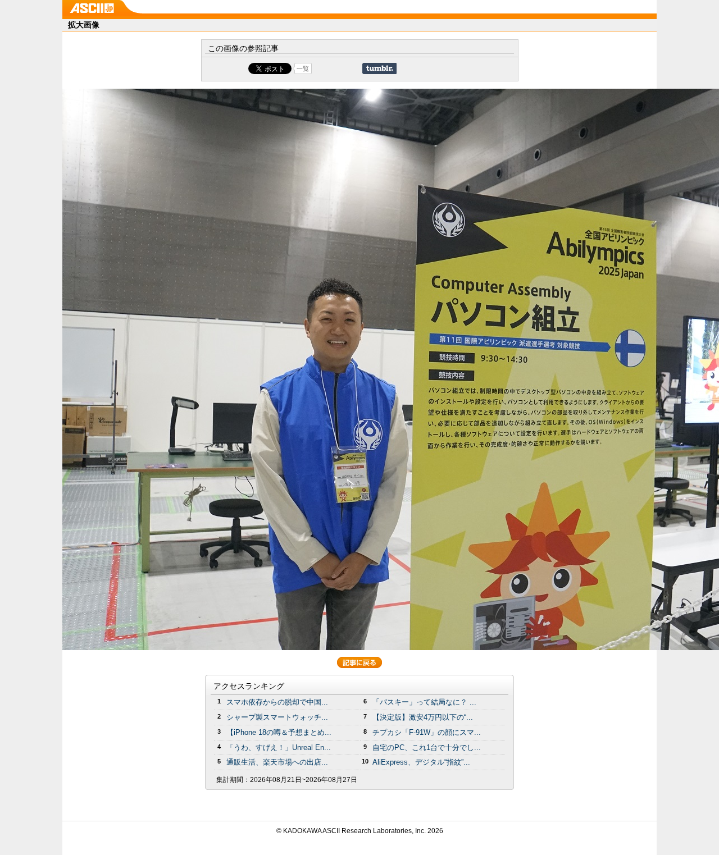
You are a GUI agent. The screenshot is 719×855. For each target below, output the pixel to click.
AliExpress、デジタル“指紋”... (421, 762)
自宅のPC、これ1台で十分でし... (426, 747)
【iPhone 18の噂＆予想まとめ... (278, 732)
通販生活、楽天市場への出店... (277, 762)
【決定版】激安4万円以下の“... (422, 717)
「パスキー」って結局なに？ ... (424, 702)
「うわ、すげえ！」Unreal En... (278, 747)
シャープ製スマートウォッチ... (277, 717)
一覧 (303, 68)
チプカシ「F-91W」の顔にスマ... (426, 732)
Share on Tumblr (379, 68)
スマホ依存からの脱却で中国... (277, 702)
